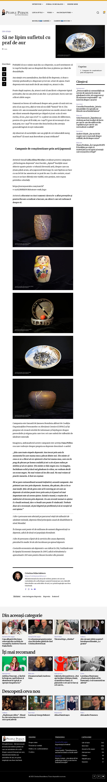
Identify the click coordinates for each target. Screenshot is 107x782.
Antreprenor (80, 88)
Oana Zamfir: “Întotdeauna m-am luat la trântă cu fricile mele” (66, 751)
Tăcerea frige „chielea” (64, 639)
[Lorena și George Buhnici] (40, 703)
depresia (46, 596)
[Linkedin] (4, 79)
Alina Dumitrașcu (61, 715)
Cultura (82, 637)
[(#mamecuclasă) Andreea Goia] (40, 663)
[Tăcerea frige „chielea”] (66, 627)
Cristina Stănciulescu (35, 573)
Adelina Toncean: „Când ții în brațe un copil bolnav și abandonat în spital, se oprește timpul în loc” (13, 679)
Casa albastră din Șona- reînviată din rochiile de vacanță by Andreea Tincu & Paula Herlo (14, 642)
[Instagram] (28, 589)
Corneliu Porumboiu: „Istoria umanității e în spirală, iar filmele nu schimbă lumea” (88, 108)
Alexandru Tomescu (89, 715)
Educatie (79, 115)
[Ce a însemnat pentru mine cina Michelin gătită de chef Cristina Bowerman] (40, 627)
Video (82, 713)
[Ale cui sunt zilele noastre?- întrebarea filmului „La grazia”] (92, 627)
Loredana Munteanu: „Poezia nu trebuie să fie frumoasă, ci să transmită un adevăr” (92, 679)
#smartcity (58, 713)
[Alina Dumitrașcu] (66, 703)
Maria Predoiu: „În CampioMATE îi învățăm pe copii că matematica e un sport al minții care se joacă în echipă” (90, 148)
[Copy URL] (4, 84)
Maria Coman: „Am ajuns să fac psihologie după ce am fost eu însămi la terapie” (66, 760)
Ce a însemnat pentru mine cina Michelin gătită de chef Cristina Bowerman (40, 641)
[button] (98, 13)
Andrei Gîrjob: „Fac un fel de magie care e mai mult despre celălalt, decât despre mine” (88, 136)
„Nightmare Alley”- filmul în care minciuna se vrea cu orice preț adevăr (13, 717)
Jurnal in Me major (8, 637)
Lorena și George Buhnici (39, 715)
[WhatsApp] (4, 74)
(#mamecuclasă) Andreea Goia (39, 677)
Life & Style (6, 31)
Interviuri (79, 104)
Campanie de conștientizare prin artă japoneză (91, 72)
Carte (82, 673)
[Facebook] (4, 69)
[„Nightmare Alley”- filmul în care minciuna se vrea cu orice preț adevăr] (14, 703)
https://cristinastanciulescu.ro (35, 576)
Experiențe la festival (62, 744)
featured (55, 596)
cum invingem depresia (31, 596)
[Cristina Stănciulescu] (18, 580)
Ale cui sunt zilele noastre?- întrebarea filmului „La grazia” (92, 641)
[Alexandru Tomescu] (92, 703)
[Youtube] (35, 589)
